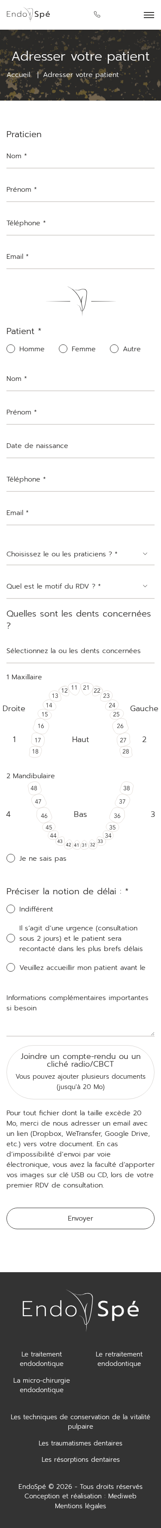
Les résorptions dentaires (81, 1459)
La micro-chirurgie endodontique (41, 1385)
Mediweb (122, 1496)
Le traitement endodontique (42, 1359)
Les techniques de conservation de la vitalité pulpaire (80, 1422)
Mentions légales (80, 1506)
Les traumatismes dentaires (80, 1443)
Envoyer (80, 1218)
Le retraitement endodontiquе (119, 1359)
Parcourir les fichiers (80, 1051)
